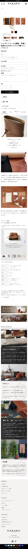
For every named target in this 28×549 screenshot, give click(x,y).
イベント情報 (4, 505)
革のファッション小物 (6, 488)
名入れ (11, 112)
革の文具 (3, 484)
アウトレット (4, 493)
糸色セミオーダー (17, 112)
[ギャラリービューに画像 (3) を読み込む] (21, 37)
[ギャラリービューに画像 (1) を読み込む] (6, 37)
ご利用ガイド (4, 517)
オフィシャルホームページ (7, 500)
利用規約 (3, 526)
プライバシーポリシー (6, 524)
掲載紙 (3, 507)
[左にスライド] (1, 37)
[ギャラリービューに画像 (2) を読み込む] (14, 37)
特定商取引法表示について (7, 521)
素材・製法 (24, 112)
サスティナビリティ (6, 509)
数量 (2, 83)
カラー (2, 54)
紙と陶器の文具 (5, 486)
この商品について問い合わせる (9, 108)
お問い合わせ (4, 519)
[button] (2, 4)
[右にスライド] (26, 37)
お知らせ (3, 503)
